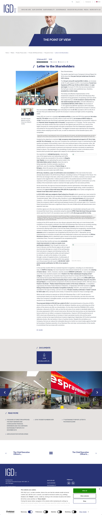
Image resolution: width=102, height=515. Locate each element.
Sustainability (51, 485)
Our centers (51, 483)
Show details (83, 512)
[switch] (46, 512)
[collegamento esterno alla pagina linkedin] (73, 482)
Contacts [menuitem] (88, 2)
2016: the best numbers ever (44, 419)
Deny (84, 501)
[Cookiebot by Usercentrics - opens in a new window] (10, 512)
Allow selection (84, 496)
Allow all (84, 490)
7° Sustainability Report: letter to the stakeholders (74, 421)
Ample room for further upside (17, 434)
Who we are (51, 480)
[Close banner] (99, 489)
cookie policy (42, 505)
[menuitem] (98, 2)
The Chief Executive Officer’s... (21, 453)
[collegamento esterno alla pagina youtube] (69, 482)
